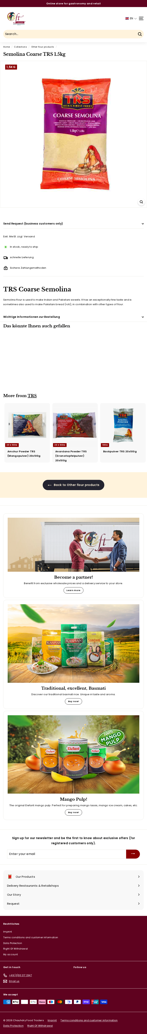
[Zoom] (141, 201)
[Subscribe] (133, 854)
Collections (20, 46)
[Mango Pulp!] (73, 754)
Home (6, 46)
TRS (32, 395)
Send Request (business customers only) (33, 223)
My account (10, 954)
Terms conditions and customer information (30, 937)
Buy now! (73, 701)
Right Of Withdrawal (15, 948)
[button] (131, 18)
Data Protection (12, 943)
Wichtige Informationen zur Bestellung (31, 317)
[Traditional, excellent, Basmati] (73, 643)
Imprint (7, 931)
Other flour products (42, 46)
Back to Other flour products (76, 485)
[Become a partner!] (73, 545)
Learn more (73, 590)
